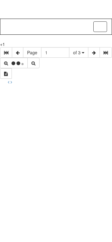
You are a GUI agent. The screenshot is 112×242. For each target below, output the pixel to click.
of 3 (77, 52)
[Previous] (9, 82)
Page (32, 52)
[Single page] (6, 73)
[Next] (11, 82)
